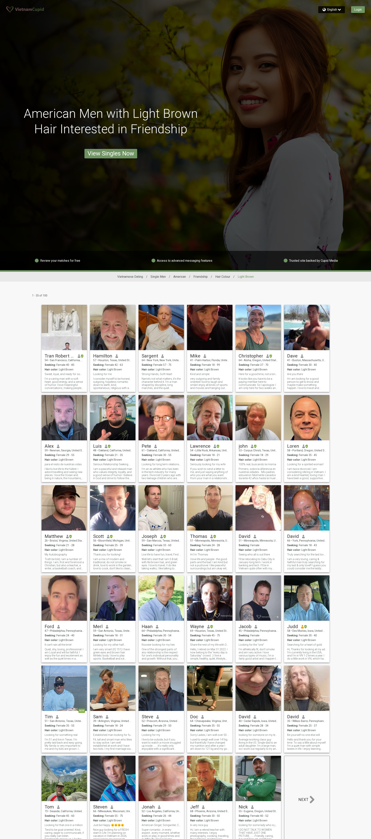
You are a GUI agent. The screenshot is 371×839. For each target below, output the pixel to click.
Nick (243, 807)
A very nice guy (199, 825)
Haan (147, 626)
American (179, 277)
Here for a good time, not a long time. (258, 374)
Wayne (197, 626)
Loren (293, 446)
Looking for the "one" (251, 644)
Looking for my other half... (109, 644)
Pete (146, 446)
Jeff (194, 807)
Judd (292, 626)
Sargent (150, 356)
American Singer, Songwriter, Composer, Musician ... (161, 825)
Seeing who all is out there (254, 554)
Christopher (251, 356)
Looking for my (151, 734)
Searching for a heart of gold (304, 644)
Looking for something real (61, 734)
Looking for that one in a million (64, 825)
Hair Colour (222, 277)
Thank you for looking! (107, 554)
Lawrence (200, 446)
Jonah (148, 807)
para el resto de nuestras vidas (63, 464)
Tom (49, 807)
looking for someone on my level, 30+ (258, 734)
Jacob (245, 626)
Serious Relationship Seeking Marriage (112, 464)
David (244, 536)
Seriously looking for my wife (207, 464)
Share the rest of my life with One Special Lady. (209, 644)
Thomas (198, 536)
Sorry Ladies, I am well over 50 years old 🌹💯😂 (209, 734)
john (243, 446)
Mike (195, 356)
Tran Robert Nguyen (60, 356)
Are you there (295, 374)
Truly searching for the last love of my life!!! (306, 554)
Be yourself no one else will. (303, 734)
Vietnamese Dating (130, 277)
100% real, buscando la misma (257, 464)
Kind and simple (199, 374)
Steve (147, 716)
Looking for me (102, 374)
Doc (194, 716)
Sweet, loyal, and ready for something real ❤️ (64, 374)
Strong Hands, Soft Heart (157, 374)
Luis (97, 446)
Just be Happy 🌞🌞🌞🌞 (108, 825)
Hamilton (102, 356)
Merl (98, 626)
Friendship (200, 277)
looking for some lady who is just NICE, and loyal (258, 825)
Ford (49, 626)
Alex (49, 446)
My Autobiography (56, 554)
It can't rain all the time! (58, 644)
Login (358, 9)
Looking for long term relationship (161, 464)
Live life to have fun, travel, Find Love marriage (161, 554)
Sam (98, 716)
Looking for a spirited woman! (305, 464)
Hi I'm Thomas (199, 554)
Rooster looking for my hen (158, 644)
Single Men (158, 277)
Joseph (149, 536)
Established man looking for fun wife (112, 734)
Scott (98, 536)
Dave (292, 356)
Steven (100, 807)
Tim (49, 716)
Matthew (54, 536)
